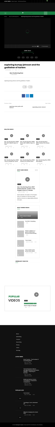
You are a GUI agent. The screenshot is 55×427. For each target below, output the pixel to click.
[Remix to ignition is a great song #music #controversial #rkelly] (20, 233)
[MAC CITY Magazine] (27, 13)
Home (5, 16)
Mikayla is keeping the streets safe (30, 412)
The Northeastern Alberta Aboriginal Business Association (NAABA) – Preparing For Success (31, 370)
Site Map (18, 350)
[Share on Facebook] (23, 95)
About (17, 334)
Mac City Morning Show (14, 16)
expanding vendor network (39, 107)
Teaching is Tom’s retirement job (30, 403)
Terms (17, 347)
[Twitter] (36, 1)
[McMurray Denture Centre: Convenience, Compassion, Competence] (18, 382)
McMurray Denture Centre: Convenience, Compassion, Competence (30, 381)
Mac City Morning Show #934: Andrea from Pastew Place (42, 143)
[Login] (49, 1)
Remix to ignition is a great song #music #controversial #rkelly (30, 232)
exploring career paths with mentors (16, 107)
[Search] (49, 13)
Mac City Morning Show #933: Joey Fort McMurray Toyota (11, 160)
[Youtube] (41, 1)
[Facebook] (33, 1)
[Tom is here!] (20, 243)
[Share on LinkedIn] (31, 95)
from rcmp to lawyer (25, 216)
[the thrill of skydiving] (20, 224)
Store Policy (19, 342)
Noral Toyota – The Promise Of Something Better (19, 1)
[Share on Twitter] (27, 95)
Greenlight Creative (19, 424)
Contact (18, 339)
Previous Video (8, 103)
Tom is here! (28, 240)
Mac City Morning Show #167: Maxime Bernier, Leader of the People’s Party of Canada (26, 188)
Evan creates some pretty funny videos (30, 250)
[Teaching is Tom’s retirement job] (18, 405)
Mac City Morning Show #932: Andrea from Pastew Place (27, 160)
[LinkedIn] (38, 1)
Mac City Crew (21, 192)
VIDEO (35, 303)
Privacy (18, 345)
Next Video (48, 103)
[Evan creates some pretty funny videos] (20, 252)
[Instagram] (44, 1)
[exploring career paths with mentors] (6, 107)
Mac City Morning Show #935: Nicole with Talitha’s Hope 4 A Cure (27, 143)
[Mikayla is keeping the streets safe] (18, 415)
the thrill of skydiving (30, 221)
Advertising (18, 336)
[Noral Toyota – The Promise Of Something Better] (18, 362)
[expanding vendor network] (49, 107)
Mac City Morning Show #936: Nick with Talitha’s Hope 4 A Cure (11, 143)
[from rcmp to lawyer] (27, 215)
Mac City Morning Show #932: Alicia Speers (43, 160)
